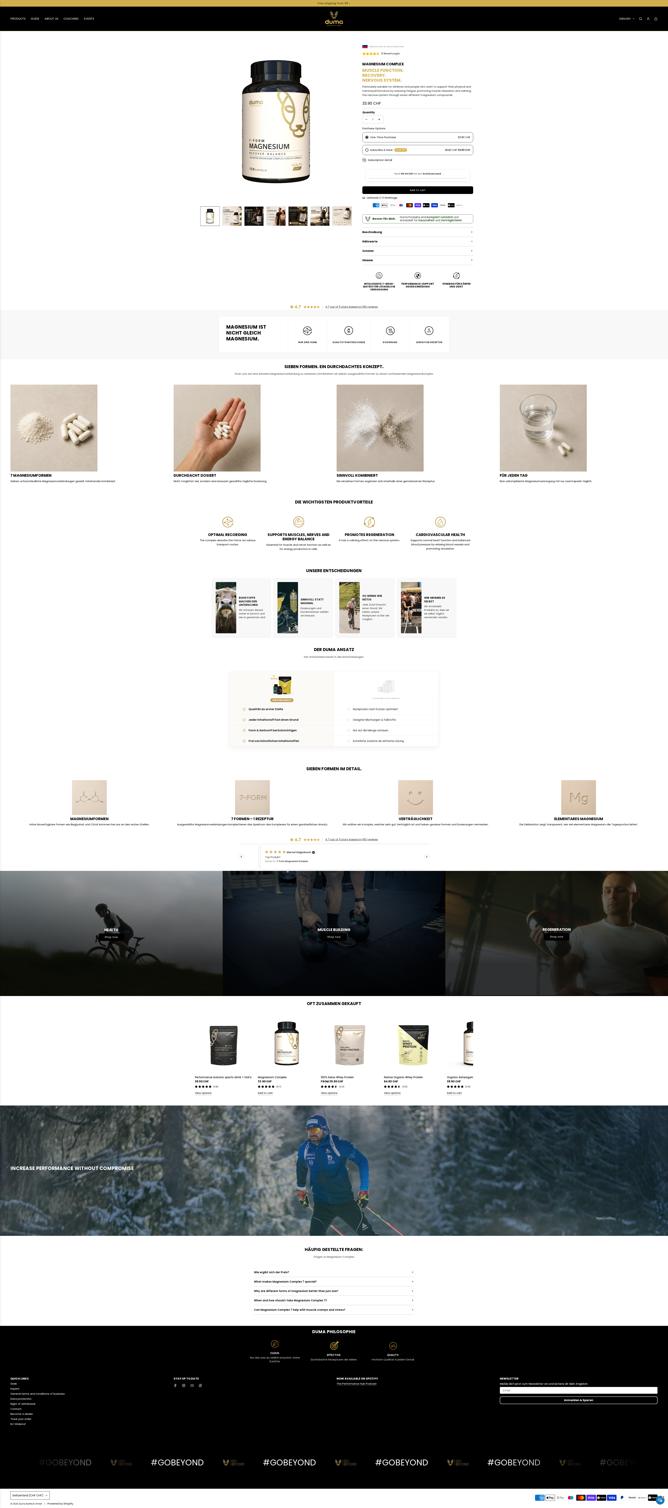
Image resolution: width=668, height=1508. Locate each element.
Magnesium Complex (272, 1077)
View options (203, 1093)
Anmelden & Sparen (578, 1400)
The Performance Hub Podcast (357, 1383)
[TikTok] (200, 1385)
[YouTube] (192, 1385)
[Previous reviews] (241, 856)
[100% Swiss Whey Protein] (350, 1044)
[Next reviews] (426, 856)
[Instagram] (184, 1385)
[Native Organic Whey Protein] (413, 1044)
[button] (199, 122)
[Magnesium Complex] (287, 1044)
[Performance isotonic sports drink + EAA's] (224, 1044)
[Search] (640, 19)
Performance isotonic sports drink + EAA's (223, 1077)
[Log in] (648, 19)
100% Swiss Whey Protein (337, 1077)
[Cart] (656, 19)
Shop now (111, 937)
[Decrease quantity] (366, 119)
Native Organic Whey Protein (403, 1077)
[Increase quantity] (379, 119)
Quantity (368, 112)
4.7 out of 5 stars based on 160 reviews (351, 307)
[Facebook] (175, 1385)
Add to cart (265, 1093)
